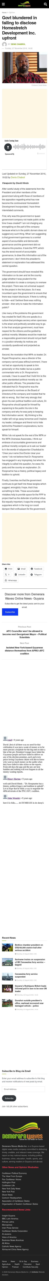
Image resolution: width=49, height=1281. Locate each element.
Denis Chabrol (18, 44)
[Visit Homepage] (24, 4)
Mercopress (7, 1224)
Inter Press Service (10, 1227)
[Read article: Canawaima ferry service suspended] (7, 976)
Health (17, 1264)
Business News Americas (13, 1240)
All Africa (6, 1243)
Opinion (12, 12)
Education (28, 1264)
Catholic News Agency (11, 1246)
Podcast (15, 1266)
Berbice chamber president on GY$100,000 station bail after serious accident (29, 947)
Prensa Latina (8, 1221)
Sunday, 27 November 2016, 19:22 (18, 48)
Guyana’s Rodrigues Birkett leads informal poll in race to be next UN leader (31, 988)
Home (4, 12)
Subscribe (10, 612)
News (13, 1261)
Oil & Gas (23, 1261)
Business (34, 1261)
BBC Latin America (10, 1218)
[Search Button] (45, 4)
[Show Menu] (3, 4)
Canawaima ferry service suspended (26, 975)
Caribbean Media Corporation (15, 1231)
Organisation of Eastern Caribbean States (20, 1204)
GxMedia (35, 1272)
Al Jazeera (6, 1234)
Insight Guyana (8, 1215)
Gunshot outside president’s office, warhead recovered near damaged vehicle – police (29, 1003)
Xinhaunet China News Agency (15, 1249)
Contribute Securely (30, 1266)
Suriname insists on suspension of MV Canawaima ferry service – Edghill (30, 962)
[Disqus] (24, 769)
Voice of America (9, 1237)
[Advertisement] (24, 113)
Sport (38, 1264)
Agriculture (6, 1264)
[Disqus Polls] (24, 698)
